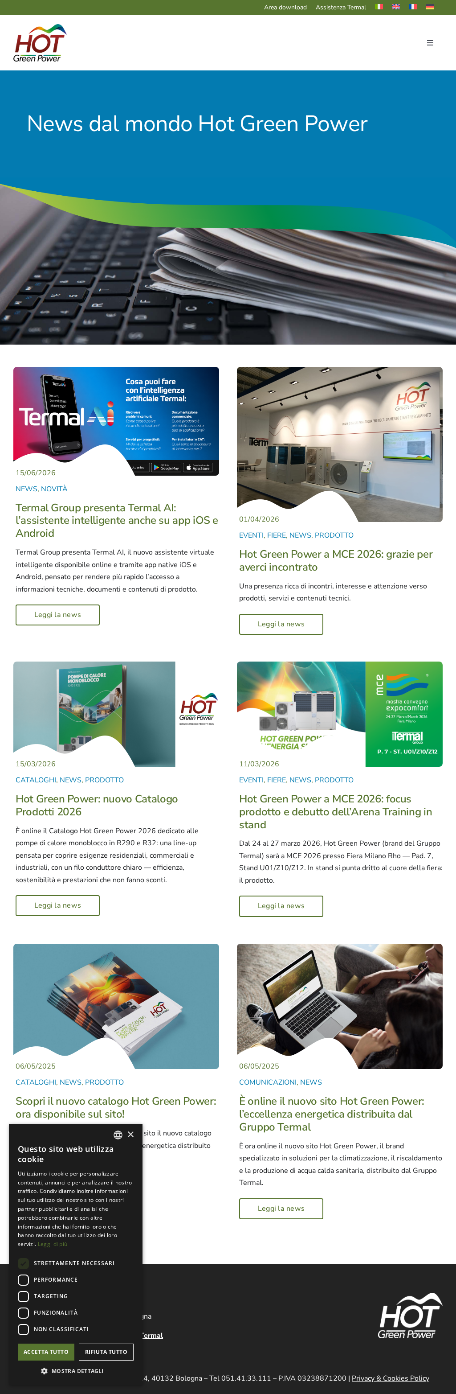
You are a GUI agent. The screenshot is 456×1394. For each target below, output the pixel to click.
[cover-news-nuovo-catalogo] (116, 947)
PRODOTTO (334, 535)
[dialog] (75, 1254)
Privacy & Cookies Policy (390, 1378)
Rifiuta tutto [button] (106, 1352)
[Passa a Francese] (417, 7)
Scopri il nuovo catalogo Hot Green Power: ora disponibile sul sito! (116, 1107)
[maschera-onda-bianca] (290, 494)
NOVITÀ (54, 489)
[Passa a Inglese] (400, 7)
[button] (76, 1371)
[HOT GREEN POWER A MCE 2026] (340, 370)
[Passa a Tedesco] (434, 7)
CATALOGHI (36, 780)
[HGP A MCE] (340, 665)
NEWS (26, 489)
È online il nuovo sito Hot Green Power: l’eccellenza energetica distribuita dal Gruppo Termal (331, 1114)
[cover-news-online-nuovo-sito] (340, 947)
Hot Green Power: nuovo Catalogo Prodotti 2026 (97, 805)
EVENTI (251, 535)
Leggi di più (53, 1244)
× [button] (130, 1134)
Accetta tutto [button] (46, 1352)
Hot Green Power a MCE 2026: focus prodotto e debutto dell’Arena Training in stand (335, 812)
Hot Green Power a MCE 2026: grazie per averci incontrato (335, 560)
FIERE (276, 535)
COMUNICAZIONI (268, 1082)
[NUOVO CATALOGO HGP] (116, 665)
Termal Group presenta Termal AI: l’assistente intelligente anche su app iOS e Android (117, 521)
